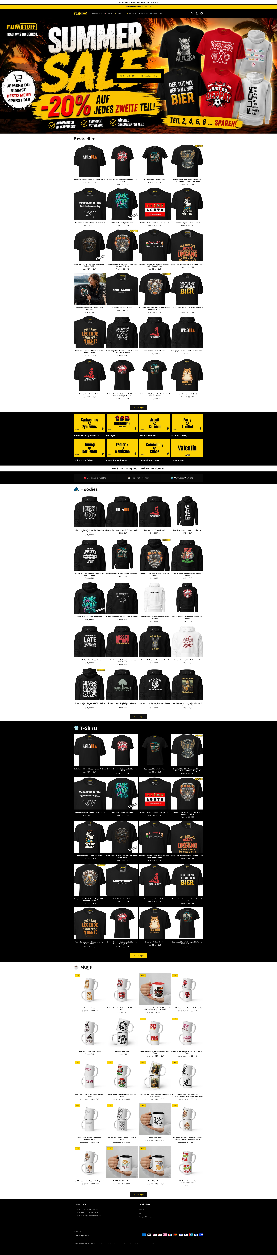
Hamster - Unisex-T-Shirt (187, 394)
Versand (130, 1243)
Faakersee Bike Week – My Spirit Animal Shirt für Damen (155, 395)
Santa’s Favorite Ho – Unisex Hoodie (187, 660)
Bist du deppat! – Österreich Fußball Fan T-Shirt (122, 180)
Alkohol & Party (179, 435)
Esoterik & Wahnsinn (116, 460)
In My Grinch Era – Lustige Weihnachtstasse (187, 1182)
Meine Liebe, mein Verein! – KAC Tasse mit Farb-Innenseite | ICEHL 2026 (155, 1009)
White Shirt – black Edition (122, 307)
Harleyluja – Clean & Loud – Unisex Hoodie (187, 351)
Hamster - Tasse (90, 1008)
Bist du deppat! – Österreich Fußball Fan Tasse (122, 1009)
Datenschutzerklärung (104, 1243)
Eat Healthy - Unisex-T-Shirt (89, 394)
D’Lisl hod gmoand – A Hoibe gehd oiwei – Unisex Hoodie (187, 704)
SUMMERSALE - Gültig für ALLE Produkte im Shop (138, 76)
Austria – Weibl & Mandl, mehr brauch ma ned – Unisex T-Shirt (154, 265)
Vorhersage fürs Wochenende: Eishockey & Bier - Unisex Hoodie (122, 351)
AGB (124, 1243)
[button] (108, 13)
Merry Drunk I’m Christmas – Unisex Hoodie (187, 574)
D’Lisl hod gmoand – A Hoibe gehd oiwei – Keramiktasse (155, 1095)
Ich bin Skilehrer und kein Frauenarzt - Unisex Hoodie (89, 574)
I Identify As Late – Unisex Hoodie (89, 660)
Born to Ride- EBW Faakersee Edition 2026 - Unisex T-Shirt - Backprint (187, 180)
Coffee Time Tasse (155, 1137)
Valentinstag (177, 460)
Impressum (152, 1243)
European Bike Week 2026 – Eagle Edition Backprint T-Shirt (154, 308)
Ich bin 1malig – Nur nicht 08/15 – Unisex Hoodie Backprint (89, 704)
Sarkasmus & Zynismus (85, 435)
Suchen (141, 1209)
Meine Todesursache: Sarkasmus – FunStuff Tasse (89, 1138)
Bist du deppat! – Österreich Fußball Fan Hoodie (187, 617)
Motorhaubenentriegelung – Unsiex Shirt (90, 223)
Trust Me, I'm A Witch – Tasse (90, 1051)
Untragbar (111, 435)
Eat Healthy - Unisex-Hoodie (154, 351)
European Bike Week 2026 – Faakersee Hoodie (154, 574)
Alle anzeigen (138, 408)
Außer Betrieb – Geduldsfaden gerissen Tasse (154, 1052)
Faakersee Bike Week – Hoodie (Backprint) (122, 573)
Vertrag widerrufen (145, 1217)
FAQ (140, 1213)
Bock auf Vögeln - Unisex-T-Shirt (187, 223)
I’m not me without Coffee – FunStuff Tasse (122, 1138)
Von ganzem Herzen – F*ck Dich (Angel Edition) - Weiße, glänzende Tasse (187, 1138)
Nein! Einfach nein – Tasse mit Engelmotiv (89, 1181)
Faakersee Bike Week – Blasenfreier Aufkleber (89, 308)
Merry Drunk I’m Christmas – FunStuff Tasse (122, 1095)
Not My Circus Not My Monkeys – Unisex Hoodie (155, 704)
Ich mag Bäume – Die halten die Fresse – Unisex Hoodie (122, 704)
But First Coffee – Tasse (122, 1181)
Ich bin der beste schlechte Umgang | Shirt (187, 264)
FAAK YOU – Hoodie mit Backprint (89, 616)
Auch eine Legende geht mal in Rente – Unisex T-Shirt (89, 351)
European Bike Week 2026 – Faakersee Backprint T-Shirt (122, 265)
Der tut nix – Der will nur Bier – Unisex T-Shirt (187, 308)
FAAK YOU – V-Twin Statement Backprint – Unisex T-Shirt (90, 265)
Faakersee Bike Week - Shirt (154, 179)
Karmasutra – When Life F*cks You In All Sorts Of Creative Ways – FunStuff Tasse (187, 1095)
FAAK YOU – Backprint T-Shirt (122, 223)
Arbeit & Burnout (147, 435)
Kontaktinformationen (140, 1243)
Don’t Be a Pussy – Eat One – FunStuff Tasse (89, 1095)
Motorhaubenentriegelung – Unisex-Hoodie (122, 616)
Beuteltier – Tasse (154, 1181)
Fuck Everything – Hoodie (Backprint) (187, 530)
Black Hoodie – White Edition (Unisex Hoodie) (155, 617)
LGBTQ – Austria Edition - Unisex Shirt (154, 223)
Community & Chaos (149, 460)
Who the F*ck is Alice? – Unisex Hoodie (155, 660)
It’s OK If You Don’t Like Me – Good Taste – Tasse (187, 1052)
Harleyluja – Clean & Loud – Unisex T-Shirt (90, 179)
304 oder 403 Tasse (122, 1051)
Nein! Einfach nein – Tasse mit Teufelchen (187, 1008)
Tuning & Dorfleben (83, 460)
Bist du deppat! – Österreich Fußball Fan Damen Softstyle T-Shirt (122, 395)
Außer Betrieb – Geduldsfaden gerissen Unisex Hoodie (122, 661)
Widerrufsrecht (117, 1243)
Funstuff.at (81, 1243)
